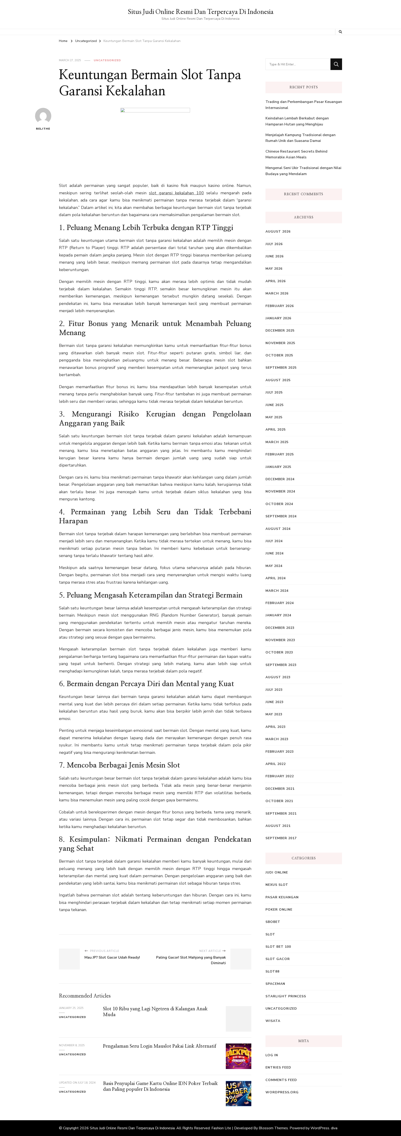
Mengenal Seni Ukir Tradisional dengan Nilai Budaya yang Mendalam (303, 170)
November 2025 (280, 343)
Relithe (43, 129)
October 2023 (279, 652)
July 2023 (274, 690)
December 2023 (279, 628)
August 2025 (278, 380)
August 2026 (278, 231)
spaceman (275, 984)
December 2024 (279, 479)
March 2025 (276, 442)
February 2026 (279, 306)
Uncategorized (107, 60)
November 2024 (280, 491)
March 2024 (276, 591)
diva (334, 1128)
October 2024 (279, 504)
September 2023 (281, 665)
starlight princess (285, 996)
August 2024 (278, 529)
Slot (270, 934)
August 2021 (278, 826)
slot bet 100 (278, 946)
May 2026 (273, 268)
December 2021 (279, 789)
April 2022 (275, 764)
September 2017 (281, 838)
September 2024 (281, 516)
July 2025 (274, 392)
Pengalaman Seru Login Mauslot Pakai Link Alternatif (159, 1046)
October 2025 (279, 355)
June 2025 (274, 405)
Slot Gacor (277, 959)
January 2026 (278, 318)
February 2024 (279, 603)
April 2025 (275, 429)
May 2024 (273, 566)
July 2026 (274, 244)
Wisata (272, 1021)
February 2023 (279, 751)
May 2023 (273, 714)
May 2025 (273, 417)
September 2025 (281, 367)
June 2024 (274, 553)
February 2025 (279, 454)
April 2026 (275, 281)
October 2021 (279, 801)
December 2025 (279, 330)
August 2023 (278, 677)
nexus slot (276, 885)
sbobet (272, 922)
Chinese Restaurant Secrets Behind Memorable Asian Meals (296, 154)
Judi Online (276, 872)
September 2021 (281, 813)
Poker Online (278, 909)
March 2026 (276, 293)
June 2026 (274, 256)
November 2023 (280, 640)
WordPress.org (282, 1092)
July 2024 (274, 541)
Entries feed (278, 1067)
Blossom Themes (273, 1128)
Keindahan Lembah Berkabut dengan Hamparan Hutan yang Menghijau (297, 121)
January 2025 (278, 467)
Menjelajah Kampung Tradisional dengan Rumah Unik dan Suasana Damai (300, 138)
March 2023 (276, 739)
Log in (271, 1055)
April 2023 (275, 727)
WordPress (319, 1128)
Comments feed (281, 1080)
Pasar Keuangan (282, 897)
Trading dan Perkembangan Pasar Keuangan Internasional (303, 104)
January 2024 (278, 615)
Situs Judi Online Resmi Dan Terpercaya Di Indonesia (200, 11)
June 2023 (274, 702)
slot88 (272, 971)
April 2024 (275, 578)
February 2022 (279, 776)
